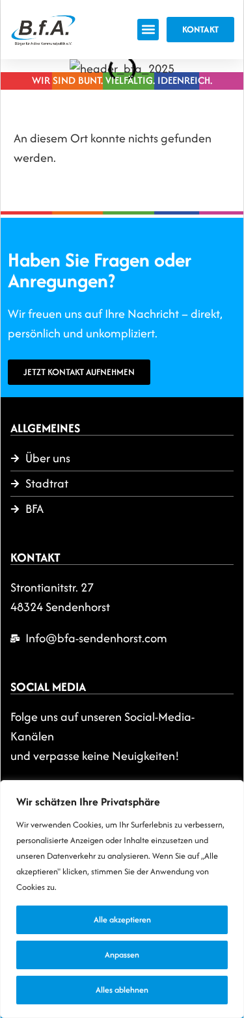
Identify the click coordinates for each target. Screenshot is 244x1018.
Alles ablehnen (122, 990)
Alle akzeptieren (122, 919)
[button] (148, 29)
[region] (122, 899)
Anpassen (122, 954)
